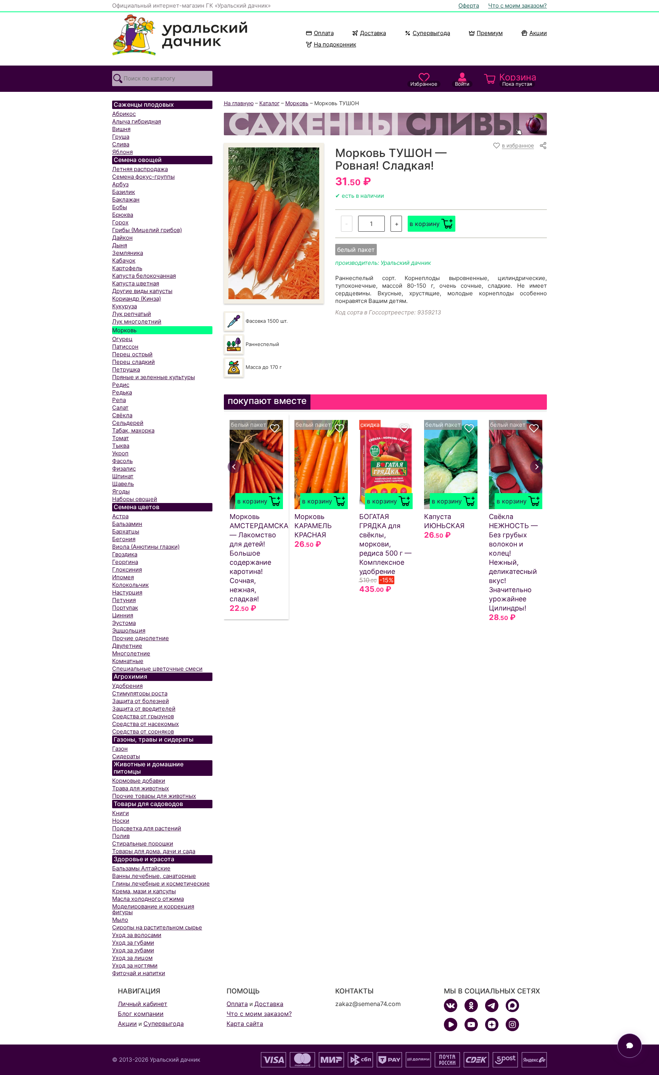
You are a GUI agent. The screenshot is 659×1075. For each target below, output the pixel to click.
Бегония (123, 539)
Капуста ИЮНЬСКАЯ (444, 521)
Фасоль (122, 461)
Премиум (490, 33)
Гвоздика (124, 554)
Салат (120, 407)
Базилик (123, 192)
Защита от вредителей (143, 708)
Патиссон (125, 346)
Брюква (122, 215)
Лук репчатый (131, 314)
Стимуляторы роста (139, 693)
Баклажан (126, 199)
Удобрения (127, 686)
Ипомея (123, 577)
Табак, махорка (133, 430)
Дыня (119, 245)
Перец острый (132, 354)
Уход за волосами (136, 935)
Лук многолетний (136, 321)
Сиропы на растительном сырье (157, 927)
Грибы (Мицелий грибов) (147, 230)
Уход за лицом (132, 958)
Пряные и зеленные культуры (153, 377)
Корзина (518, 79)
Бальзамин (127, 524)
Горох (120, 222)
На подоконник (335, 44)
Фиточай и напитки (138, 973)
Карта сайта (245, 1023)
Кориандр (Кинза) (136, 298)
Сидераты (126, 756)
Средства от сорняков (143, 731)
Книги (120, 813)
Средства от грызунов (143, 716)
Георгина (125, 562)
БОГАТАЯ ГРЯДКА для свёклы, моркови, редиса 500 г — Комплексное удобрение (385, 544)
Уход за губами (133, 942)
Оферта (468, 5)
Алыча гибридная (136, 121)
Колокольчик (130, 585)
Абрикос (124, 114)
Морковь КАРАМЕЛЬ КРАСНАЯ (313, 526)
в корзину (425, 223)
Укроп (120, 453)
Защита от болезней (140, 701)
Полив (121, 836)
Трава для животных (140, 788)
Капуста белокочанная (144, 276)
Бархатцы (125, 531)
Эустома (124, 623)
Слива (120, 144)
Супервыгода (431, 33)
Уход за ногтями (135, 965)
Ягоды (121, 491)
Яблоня (122, 152)
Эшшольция (128, 630)
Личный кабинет (142, 1004)
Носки (120, 820)
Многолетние (131, 653)
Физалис (124, 468)
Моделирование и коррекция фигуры (153, 909)
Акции (538, 33)
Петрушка (126, 369)
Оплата (324, 33)
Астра (120, 516)
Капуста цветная (135, 283)
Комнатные (127, 661)
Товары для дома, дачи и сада (153, 851)
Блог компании (141, 1013)
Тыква (120, 446)
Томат (120, 438)
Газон (120, 748)
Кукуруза (124, 306)
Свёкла (122, 415)
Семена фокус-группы (143, 176)
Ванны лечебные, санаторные (154, 876)
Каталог (269, 103)
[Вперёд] (536, 466)
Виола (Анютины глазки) (146, 547)
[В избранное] (274, 428)
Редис (120, 385)
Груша (120, 136)
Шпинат (122, 476)
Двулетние (127, 646)
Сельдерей (127, 423)
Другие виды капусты (142, 291)
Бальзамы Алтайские (141, 868)
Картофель (127, 268)
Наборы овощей (134, 499)
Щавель (123, 484)
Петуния (124, 600)
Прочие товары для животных (154, 796)
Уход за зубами (133, 950)
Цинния (122, 615)
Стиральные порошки (142, 843)
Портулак (125, 607)
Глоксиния (127, 569)
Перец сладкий (133, 362)
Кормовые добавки (138, 780)
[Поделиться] (543, 145)
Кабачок (123, 260)
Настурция (127, 592)
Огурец (122, 339)
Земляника (127, 253)
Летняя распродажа (140, 169)
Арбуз (120, 184)
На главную (239, 103)
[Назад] (234, 466)
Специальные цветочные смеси (157, 668)
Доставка (373, 33)
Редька (122, 392)
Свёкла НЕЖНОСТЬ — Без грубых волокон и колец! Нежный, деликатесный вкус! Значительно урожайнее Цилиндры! (513, 562)
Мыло (120, 920)
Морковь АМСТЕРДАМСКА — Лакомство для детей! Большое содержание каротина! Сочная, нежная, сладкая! (256, 558)
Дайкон (122, 237)
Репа (119, 400)
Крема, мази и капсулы (144, 891)
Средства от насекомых (145, 724)
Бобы (119, 207)
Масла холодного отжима (148, 899)
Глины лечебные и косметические (161, 883)
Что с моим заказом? (517, 5)
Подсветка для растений (146, 828)
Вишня (121, 129)
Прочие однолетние (140, 638)
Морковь (124, 330)
